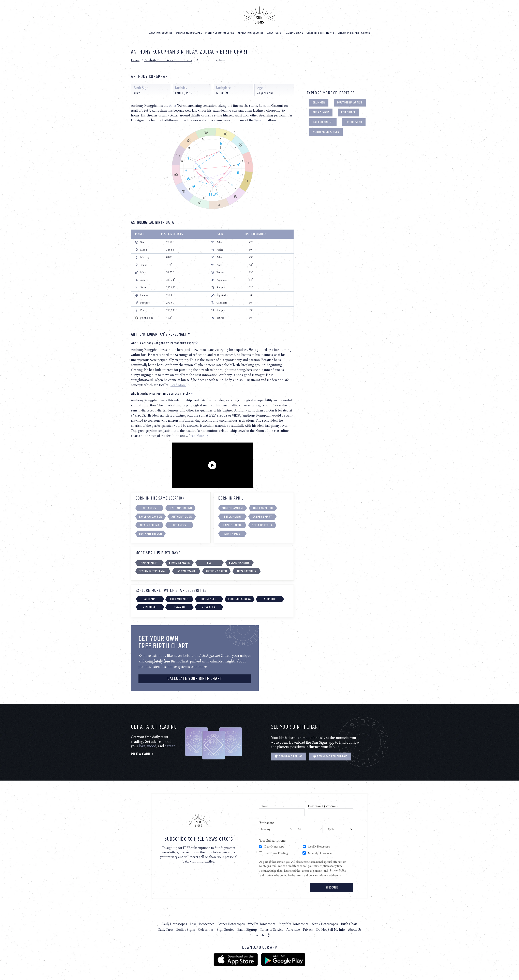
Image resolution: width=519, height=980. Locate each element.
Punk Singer (321, 112)
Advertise (293, 930)
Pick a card (141, 754)
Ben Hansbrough (180, 508)
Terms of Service (271, 930)
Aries (173, 106)
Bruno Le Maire (179, 562)
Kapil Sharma (232, 525)
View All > (209, 607)
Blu (209, 562)
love (142, 746)
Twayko (179, 607)
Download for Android (331, 756)
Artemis (150, 599)
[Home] (259, 15)
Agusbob (270, 599)
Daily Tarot (275, 32)
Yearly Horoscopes (251, 32)
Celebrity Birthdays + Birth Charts (168, 60)
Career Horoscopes (231, 924)
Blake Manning (239, 562)
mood (151, 746)
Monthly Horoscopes (219, 32)
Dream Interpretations (354, 32)
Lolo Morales (179, 599)
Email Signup (247, 930)
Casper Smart (262, 516)
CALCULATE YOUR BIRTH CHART (194, 678)
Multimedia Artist (350, 102)
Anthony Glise (182, 516)
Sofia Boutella (262, 525)
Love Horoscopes (202, 924)
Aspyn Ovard (186, 571)
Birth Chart (349, 924)
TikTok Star (353, 122)
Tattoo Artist (323, 122)
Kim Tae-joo (232, 533)
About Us (354, 930)
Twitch (259, 120)
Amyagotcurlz (247, 571)
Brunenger (209, 599)
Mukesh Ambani (232, 508)
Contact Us (256, 935)
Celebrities (205, 930)
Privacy (308, 930)
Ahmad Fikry (149, 562)
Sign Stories (225, 930)
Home (135, 60)
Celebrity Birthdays (321, 32)
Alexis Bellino (149, 525)
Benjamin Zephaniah (153, 571)
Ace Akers (149, 508)
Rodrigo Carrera (239, 599)
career (170, 746)
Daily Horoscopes (161, 32)
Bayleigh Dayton (150, 516)
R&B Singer (348, 112)
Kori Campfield (263, 508)
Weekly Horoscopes (189, 32)
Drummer (319, 102)
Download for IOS (290, 756)
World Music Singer (326, 132)
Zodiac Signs (294, 32)
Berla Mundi (232, 516)
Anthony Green (216, 571)
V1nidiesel (150, 607)
